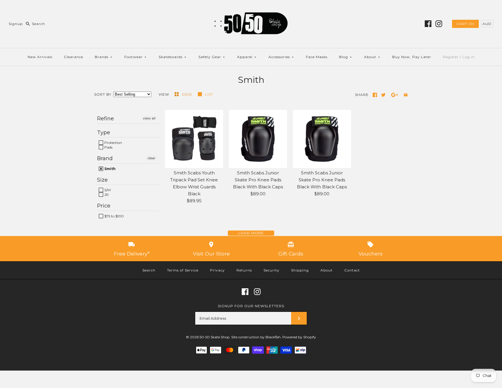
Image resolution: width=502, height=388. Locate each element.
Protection (112, 142)
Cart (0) (465, 24)
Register (451, 57)
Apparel (247, 57)
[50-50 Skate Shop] (251, 9)
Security (271, 270)
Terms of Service (182, 270)
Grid (187, 94)
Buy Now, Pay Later (411, 57)
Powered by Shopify (299, 337)
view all (149, 118)
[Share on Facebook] (375, 95)
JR (106, 194)
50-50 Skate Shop (215, 337)
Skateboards (173, 57)
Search (148, 270)
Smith (109, 169)
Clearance (73, 57)
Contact (352, 270)
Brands (103, 57)
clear (151, 158)
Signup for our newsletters (251, 306)
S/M (107, 190)
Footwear (135, 57)
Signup (16, 24)
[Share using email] (406, 95)
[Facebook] (428, 23)
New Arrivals (40, 57)
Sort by (102, 94)
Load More (251, 233)
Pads (107, 147)
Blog (345, 57)
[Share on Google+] (395, 95)
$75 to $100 (113, 216)
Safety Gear (211, 57)
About (372, 57)
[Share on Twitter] (383, 95)
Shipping (300, 270)
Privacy (217, 270)
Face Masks (316, 57)
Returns (244, 270)
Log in (468, 57)
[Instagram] (438, 23)
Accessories (281, 57)
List (209, 94)
